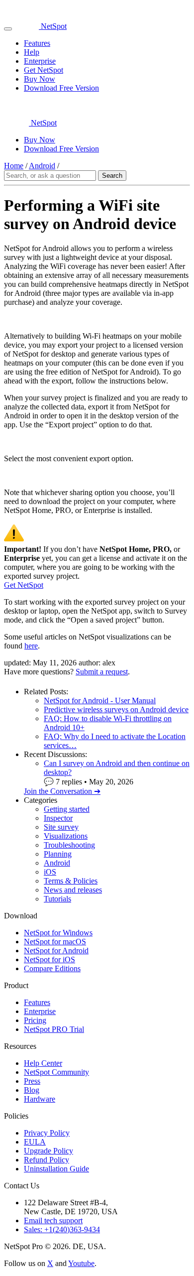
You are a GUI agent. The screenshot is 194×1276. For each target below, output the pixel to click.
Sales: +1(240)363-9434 (62, 1229)
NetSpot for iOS (49, 959)
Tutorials (57, 898)
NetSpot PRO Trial (54, 1029)
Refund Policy (46, 1159)
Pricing (35, 1020)
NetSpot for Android (56, 950)
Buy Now (39, 79)
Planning (58, 854)
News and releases (73, 890)
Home (13, 165)
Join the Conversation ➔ (62, 791)
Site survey (61, 827)
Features (37, 43)
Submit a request (102, 671)
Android (42, 165)
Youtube (81, 1263)
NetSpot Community (56, 1072)
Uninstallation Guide (56, 1168)
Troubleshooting (69, 845)
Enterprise (40, 61)
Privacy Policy (47, 1133)
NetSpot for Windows (58, 932)
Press (32, 1081)
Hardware (39, 1099)
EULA (35, 1142)
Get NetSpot (43, 70)
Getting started (67, 809)
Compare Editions (52, 968)
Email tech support (53, 1220)
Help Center (43, 1063)
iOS (50, 872)
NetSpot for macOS (55, 941)
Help (31, 52)
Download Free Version (61, 88)
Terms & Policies (70, 881)
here (31, 645)
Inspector (58, 818)
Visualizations (66, 836)
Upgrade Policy (48, 1151)
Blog (31, 1090)
